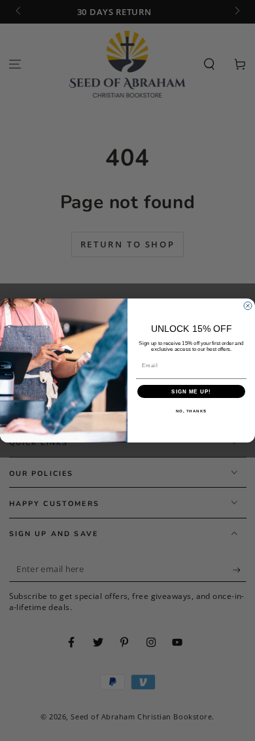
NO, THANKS (191, 411)
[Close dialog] (248, 306)
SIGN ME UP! (191, 392)
